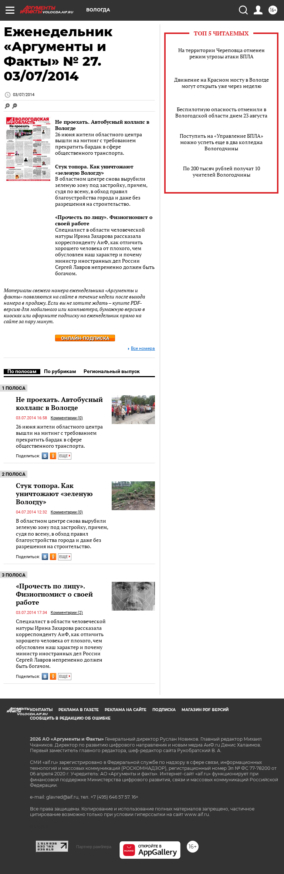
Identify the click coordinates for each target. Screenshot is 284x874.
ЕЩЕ (64, 456)
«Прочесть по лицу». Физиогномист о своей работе (103, 220)
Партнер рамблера (93, 846)
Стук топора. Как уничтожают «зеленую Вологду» (94, 169)
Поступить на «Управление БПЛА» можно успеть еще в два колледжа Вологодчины (221, 142)
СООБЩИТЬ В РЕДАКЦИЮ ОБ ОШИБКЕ (70, 718)
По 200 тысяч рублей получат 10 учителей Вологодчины (221, 171)
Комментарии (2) (67, 612)
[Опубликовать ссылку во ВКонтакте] (45, 456)
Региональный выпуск (112, 371)
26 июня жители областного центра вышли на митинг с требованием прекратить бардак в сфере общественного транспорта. (59, 436)
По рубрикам (60, 371)
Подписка (164, 709)
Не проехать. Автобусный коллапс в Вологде (102, 125)
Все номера (143, 348)
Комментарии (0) (67, 418)
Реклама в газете (78, 709)
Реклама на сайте (125, 709)
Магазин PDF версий (205, 709)
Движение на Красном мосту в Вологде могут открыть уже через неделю (221, 82)
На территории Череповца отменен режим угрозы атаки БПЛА (221, 53)
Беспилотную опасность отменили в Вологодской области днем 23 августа (221, 112)
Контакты (41, 709)
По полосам (22, 371)
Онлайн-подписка (85, 338)
